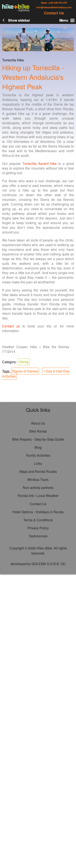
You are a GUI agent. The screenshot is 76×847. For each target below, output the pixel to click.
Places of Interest (25, 371)
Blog (38, 447)
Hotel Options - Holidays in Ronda (38, 511)
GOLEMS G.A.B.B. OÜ (49, 563)
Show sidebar (19, 20)
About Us (38, 423)
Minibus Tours (38, 479)
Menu (63, 20)
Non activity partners (38, 487)
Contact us (11, 326)
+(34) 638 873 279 (57, 2)
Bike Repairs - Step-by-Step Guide (38, 439)
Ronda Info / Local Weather (38, 495)
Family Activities (38, 455)
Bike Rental (38, 431)
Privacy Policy (38, 528)
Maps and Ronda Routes (38, 471)
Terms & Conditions (38, 519)
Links (38, 463)
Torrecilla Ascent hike (40, 163)
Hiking (23, 361)
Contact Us (54, 13)
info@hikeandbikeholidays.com (54, 7)
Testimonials (38, 536)
